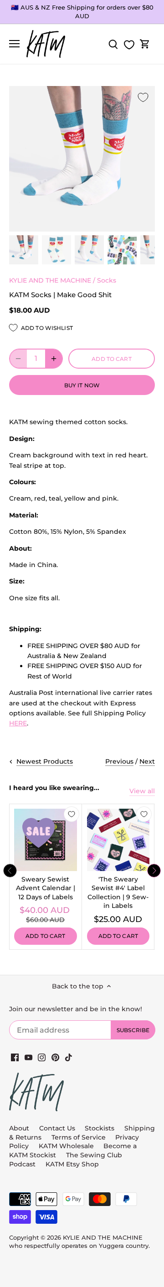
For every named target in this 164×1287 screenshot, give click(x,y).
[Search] (113, 43)
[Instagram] (42, 1057)
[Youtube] (28, 1057)
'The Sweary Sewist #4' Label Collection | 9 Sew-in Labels (118, 892)
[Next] (154, 871)
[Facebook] (15, 1057)
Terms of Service (79, 1137)
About (19, 1128)
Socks (106, 280)
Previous (119, 761)
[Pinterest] (55, 1057)
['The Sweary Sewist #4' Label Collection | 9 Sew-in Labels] (118, 840)
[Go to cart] (144, 43)
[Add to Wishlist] (143, 97)
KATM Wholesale (66, 1146)
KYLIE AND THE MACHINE (50, 280)
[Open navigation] (14, 43)
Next (147, 761)
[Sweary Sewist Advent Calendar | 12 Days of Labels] (45, 840)
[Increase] (53, 358)
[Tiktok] (68, 1057)
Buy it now (82, 385)
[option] (23, 249)
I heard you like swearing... (54, 788)
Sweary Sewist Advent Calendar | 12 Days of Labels (45, 888)
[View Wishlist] (129, 44)
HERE (18, 723)
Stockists (99, 1128)
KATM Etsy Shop (72, 1164)
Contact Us (57, 1128)
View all (142, 791)
